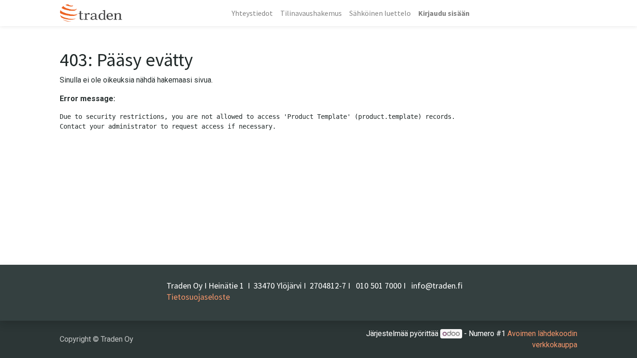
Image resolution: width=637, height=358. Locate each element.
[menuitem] (252, 13)
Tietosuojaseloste (198, 296)
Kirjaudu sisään (444, 13)
